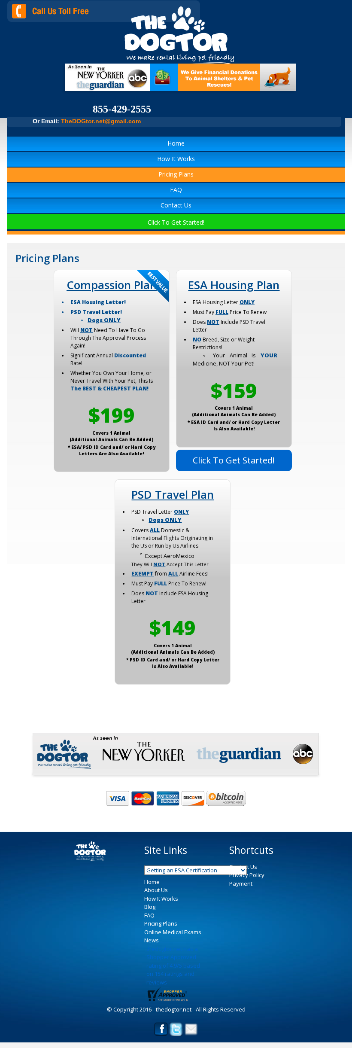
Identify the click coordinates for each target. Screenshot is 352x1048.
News (151, 940)
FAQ (176, 190)
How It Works (176, 159)
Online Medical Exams (172, 932)
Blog (149, 907)
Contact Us (176, 205)
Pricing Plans (176, 174)
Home (176, 143)
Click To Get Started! (176, 222)
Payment (240, 883)
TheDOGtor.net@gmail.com (101, 121)
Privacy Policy (246, 875)
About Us (156, 890)
